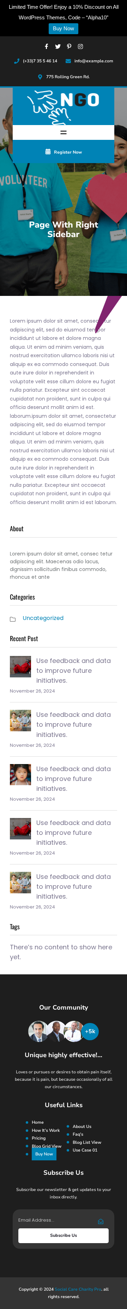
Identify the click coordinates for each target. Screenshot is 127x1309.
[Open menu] (63, 132)
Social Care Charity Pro (78, 1289)
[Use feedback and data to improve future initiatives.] (20, 668)
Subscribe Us (63, 1235)
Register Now (68, 152)
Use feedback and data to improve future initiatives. (73, 670)
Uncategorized (43, 618)
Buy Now (63, 28)
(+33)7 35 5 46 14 (40, 61)
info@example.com (93, 61)
